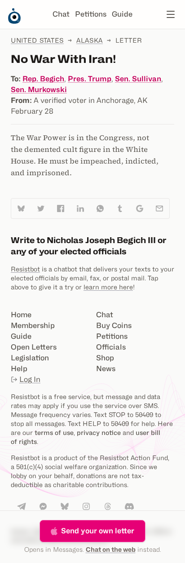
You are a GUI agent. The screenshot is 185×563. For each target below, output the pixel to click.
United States (37, 40)
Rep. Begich (43, 79)
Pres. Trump (89, 79)
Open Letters (34, 347)
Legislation (30, 358)
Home (21, 314)
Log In (29, 379)
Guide (122, 14)
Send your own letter (97, 531)
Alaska (89, 40)
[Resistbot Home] (14, 21)
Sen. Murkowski (39, 89)
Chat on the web (111, 549)
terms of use (54, 432)
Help (19, 368)
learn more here (108, 287)
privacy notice (99, 432)
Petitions (90, 14)
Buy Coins (114, 325)
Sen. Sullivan (138, 79)
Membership (33, 325)
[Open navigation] (170, 14)
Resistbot (25, 269)
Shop (105, 358)
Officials (111, 347)
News (105, 368)
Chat (61, 14)
